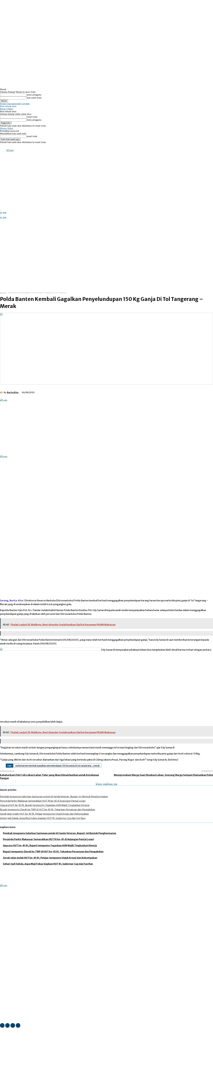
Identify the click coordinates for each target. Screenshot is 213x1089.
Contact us (37, 1087)
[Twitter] (41, 147)
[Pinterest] (63, 392)
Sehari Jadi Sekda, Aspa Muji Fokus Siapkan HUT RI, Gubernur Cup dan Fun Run (43, 818)
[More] (84, 392)
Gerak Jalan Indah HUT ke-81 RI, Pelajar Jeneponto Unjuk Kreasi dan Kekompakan (44, 813)
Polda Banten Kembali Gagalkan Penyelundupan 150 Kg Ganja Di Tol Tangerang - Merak (57, 765)
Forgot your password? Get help (15, 103)
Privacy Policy (6, 109)
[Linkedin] (37, 147)
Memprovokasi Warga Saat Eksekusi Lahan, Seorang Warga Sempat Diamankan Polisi (163, 775)
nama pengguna (34, 94)
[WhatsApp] (73, 392)
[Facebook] (29, 147)
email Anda (32, 117)
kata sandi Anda (34, 97)
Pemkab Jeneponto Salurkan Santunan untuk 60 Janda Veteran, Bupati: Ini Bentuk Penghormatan (54, 796)
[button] (151, 282)
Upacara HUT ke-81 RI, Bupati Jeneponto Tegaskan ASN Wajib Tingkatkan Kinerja (44, 805)
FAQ (28, 1087)
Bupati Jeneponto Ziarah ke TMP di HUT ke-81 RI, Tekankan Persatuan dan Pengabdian (47, 809)
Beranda (3, 293)
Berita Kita (12, 392)
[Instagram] (33, 147)
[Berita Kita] (2, 392)
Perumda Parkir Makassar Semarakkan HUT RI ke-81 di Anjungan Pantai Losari (43, 800)
